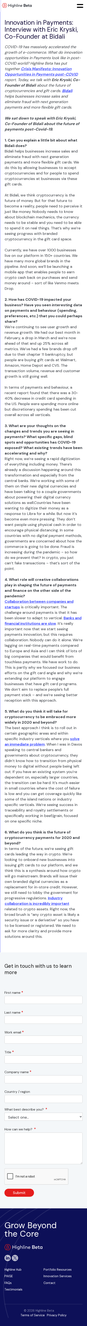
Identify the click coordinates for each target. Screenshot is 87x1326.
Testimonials (13, 1289)
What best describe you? (25, 1109)
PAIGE (8, 1276)
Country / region (18, 1092)
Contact (50, 1283)
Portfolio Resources (58, 1270)
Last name (13, 1012)
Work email (14, 1032)
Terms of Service (32, 1315)
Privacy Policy (57, 1315)
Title (9, 1052)
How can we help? (20, 1129)
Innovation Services (58, 1276)
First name (13, 992)
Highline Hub (13, 1270)
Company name (17, 1072)
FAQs (8, 1283)
